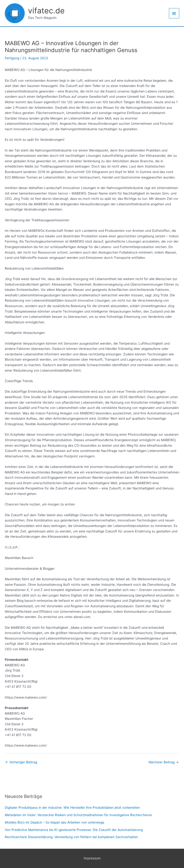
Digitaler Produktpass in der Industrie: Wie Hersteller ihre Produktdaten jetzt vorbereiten (72, 807)
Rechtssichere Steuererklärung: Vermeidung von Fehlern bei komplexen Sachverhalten (71, 837)
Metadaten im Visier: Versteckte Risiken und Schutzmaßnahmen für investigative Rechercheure (78, 815)
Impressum (92, 858)
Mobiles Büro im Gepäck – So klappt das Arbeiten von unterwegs (54, 822)
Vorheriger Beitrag (21, 762)
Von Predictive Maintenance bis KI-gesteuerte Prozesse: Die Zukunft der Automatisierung (74, 830)
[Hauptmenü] (174, 13)
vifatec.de (46, 10)
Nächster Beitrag (164, 762)
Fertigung (12, 58)
